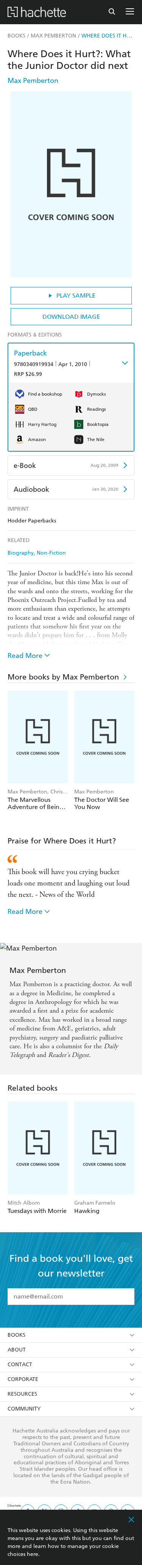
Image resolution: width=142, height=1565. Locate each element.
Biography (21, 553)
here (32, 1554)
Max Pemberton (33, 80)
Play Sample (75, 295)
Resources (22, 1394)
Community (24, 1409)
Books (16, 1335)
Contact (20, 1364)
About (17, 1350)
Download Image (71, 316)
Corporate (23, 1379)
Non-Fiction (51, 553)
